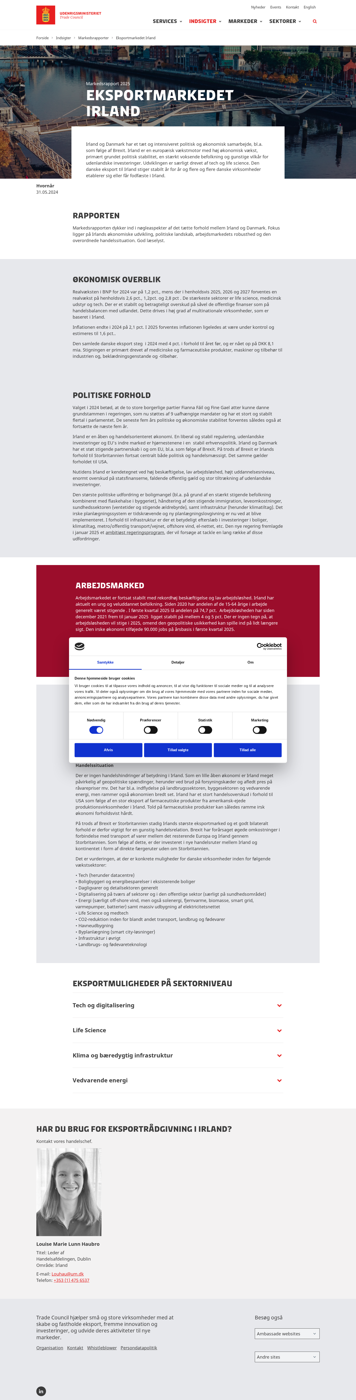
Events (275, 7)
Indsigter (202, 21)
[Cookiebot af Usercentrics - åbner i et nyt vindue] (260, 646)
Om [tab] (251, 662)
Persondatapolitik (139, 1348)
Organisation (49, 1348)
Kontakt (292, 7)
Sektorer (282, 21)
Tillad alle (248, 750)
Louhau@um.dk (68, 1274)
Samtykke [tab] (105, 662)
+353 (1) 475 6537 (71, 1280)
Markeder (242, 21)
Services (165, 21)
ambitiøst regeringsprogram (135, 532)
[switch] (151, 730)
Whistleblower (102, 1348)
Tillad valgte (178, 750)
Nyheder (258, 7)
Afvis (108, 750)
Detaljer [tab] (178, 662)
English (310, 7)
